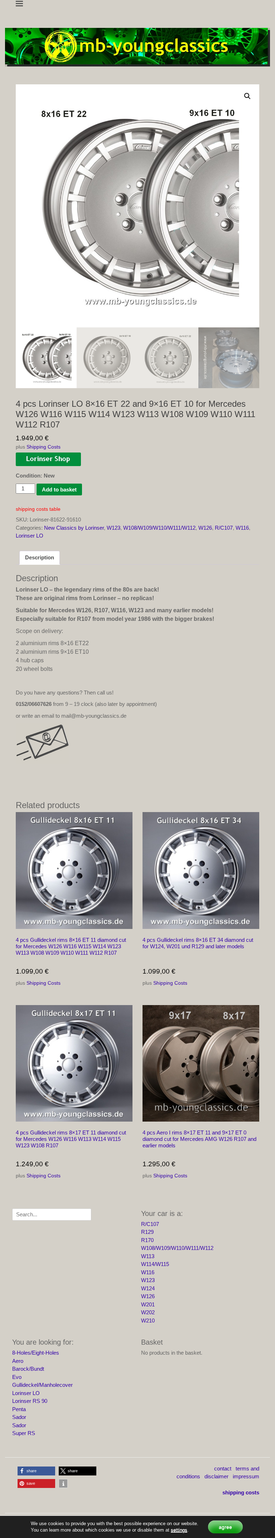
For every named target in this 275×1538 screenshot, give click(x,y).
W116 (242, 528)
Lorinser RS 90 (29, 1401)
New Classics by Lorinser (74, 528)
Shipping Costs (43, 447)
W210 (148, 1320)
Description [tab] (39, 557)
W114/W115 (155, 1264)
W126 (205, 528)
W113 (147, 1256)
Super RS (23, 1433)
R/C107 (224, 528)
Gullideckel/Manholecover (42, 1385)
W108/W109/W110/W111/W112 (159, 528)
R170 (147, 1240)
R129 (147, 1232)
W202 (148, 1312)
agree (225, 1527)
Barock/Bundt (28, 1369)
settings (179, 1530)
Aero (17, 1361)
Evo (16, 1377)
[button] (247, 96)
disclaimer (216, 1476)
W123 (113, 528)
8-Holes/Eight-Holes (35, 1353)
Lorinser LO (29, 536)
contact (222, 1468)
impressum (246, 1476)
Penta (19, 1409)
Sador (19, 1417)
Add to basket (59, 489)
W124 (148, 1288)
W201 (148, 1304)
